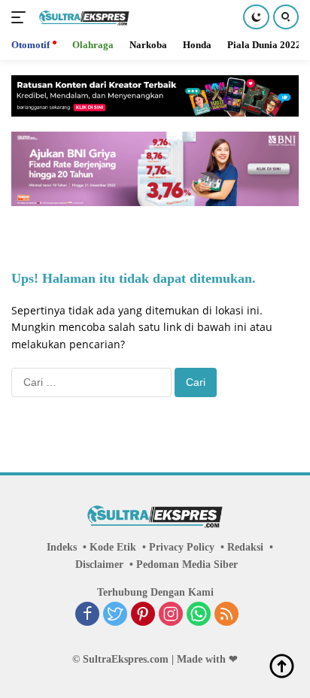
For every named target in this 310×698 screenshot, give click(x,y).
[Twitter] (115, 615)
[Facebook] (87, 615)
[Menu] (21, 17)
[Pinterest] (143, 615)
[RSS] (226, 615)
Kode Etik (113, 547)
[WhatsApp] (199, 615)
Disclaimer (99, 564)
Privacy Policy (181, 547)
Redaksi (245, 547)
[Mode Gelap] (256, 17)
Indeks (62, 547)
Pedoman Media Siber (187, 564)
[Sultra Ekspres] (82, 17)
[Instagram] (171, 615)
